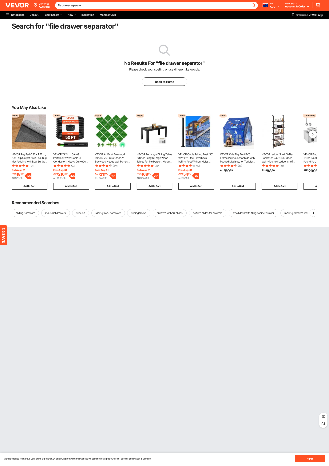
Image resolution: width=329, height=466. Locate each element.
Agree (310, 458)
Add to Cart (29, 186)
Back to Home (164, 82)
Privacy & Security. (142, 458)
